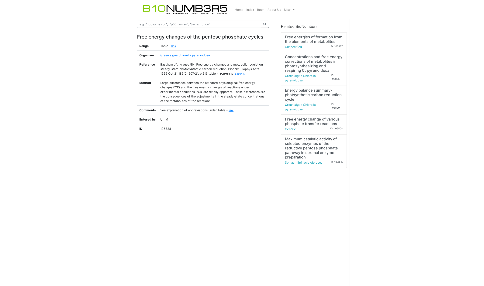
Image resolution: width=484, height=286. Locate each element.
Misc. (288, 10)
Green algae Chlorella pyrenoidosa (185, 55)
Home (239, 10)
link (173, 46)
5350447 (240, 73)
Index (250, 10)
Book (260, 10)
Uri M (164, 119)
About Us (274, 10)
